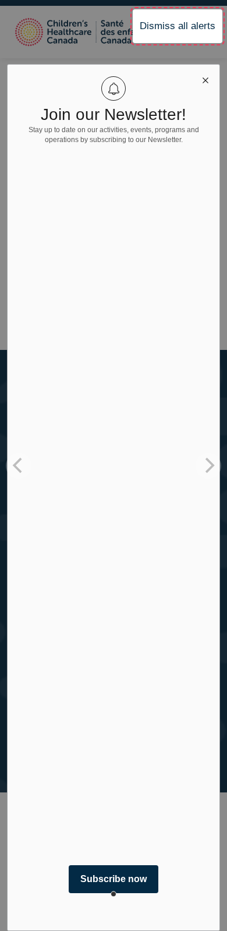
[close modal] (205, 79)
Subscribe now (113, 879)
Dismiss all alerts (177, 25)
